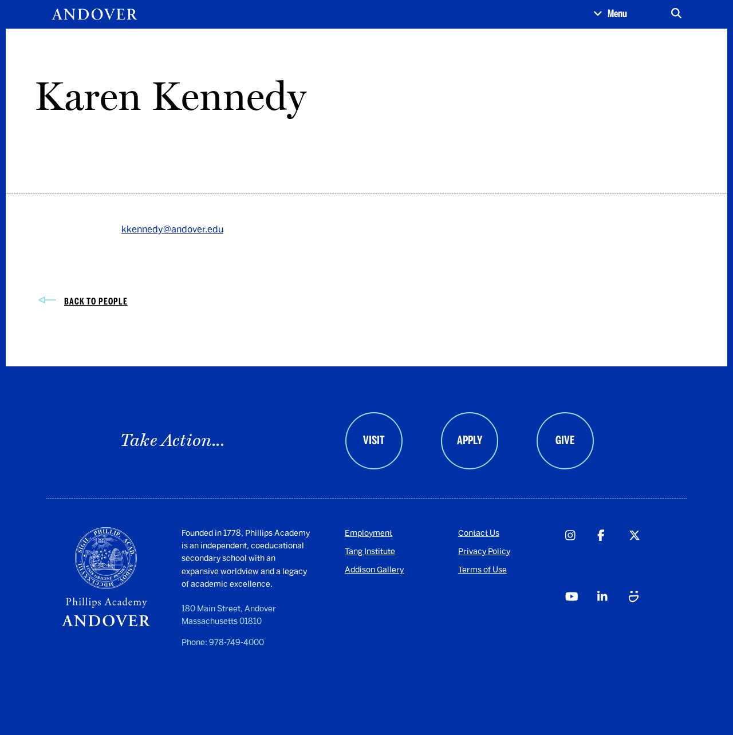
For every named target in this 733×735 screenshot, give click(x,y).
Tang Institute (370, 551)
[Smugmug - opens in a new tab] (644, 618)
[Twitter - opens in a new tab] (644, 557)
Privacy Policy (484, 551)
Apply (469, 440)
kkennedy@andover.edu (172, 229)
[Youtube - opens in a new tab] (580, 618)
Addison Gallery (374, 570)
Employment (368, 533)
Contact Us (478, 533)
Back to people (96, 301)
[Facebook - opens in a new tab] (612, 557)
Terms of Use (482, 570)
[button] (610, 14)
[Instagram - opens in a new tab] (580, 557)
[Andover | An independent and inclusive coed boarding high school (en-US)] (94, 14)
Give (564, 440)
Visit (374, 440)
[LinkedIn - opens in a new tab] (612, 618)
